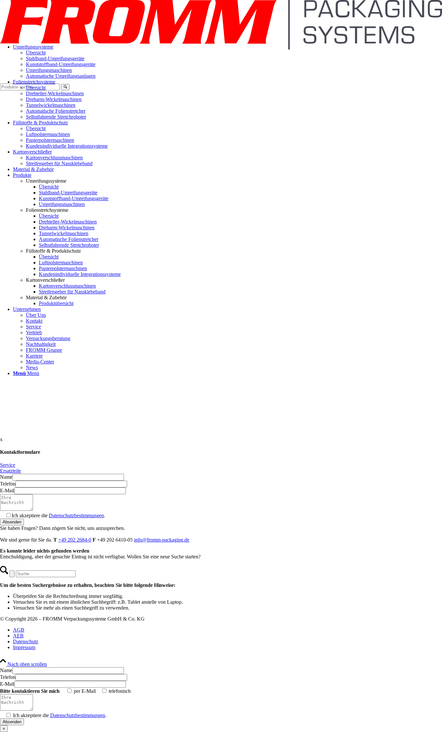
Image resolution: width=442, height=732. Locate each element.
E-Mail (7, 490)
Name (6, 477)
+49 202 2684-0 (74, 540)
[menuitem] (227, 61)
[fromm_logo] (221, 48)
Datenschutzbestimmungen (76, 515)
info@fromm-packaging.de (161, 540)
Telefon (8, 483)
